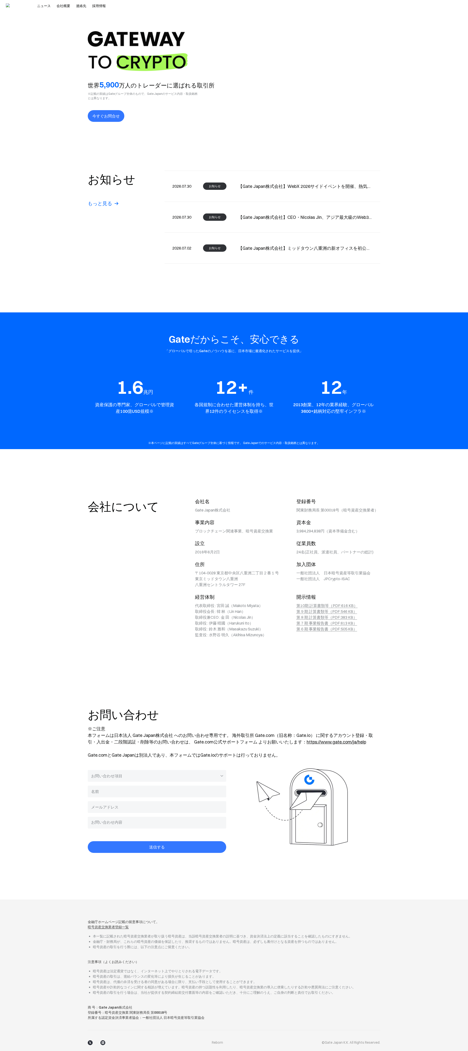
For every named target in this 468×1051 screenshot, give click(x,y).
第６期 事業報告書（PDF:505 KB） (326, 629)
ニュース (44, 6)
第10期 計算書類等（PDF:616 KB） (327, 605)
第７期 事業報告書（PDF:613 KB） (326, 623)
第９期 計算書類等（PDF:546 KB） (326, 611)
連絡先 (81, 6)
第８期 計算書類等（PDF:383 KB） (326, 617)
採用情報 (99, 6)
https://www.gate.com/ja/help (336, 742)
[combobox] (157, 776)
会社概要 (63, 6)
